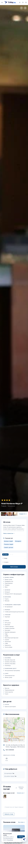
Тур (12, 554)
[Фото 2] (9, 514)
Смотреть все (21, 793)
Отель (6, 554)
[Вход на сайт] (26, 2)
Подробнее (10, 840)
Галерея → (23, 514)
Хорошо (21, 836)
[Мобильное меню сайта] (2, 2)
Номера (9, 517)
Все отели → (21, 822)
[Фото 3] (15, 514)
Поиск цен (18, 517)
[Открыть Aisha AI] (24, 840)
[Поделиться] (25, 7)
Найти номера (14, 566)
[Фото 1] (4, 514)
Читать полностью (8, 533)
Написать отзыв (21, 787)
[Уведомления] (19, 2)
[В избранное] (21, 7)
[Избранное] (22, 2)
